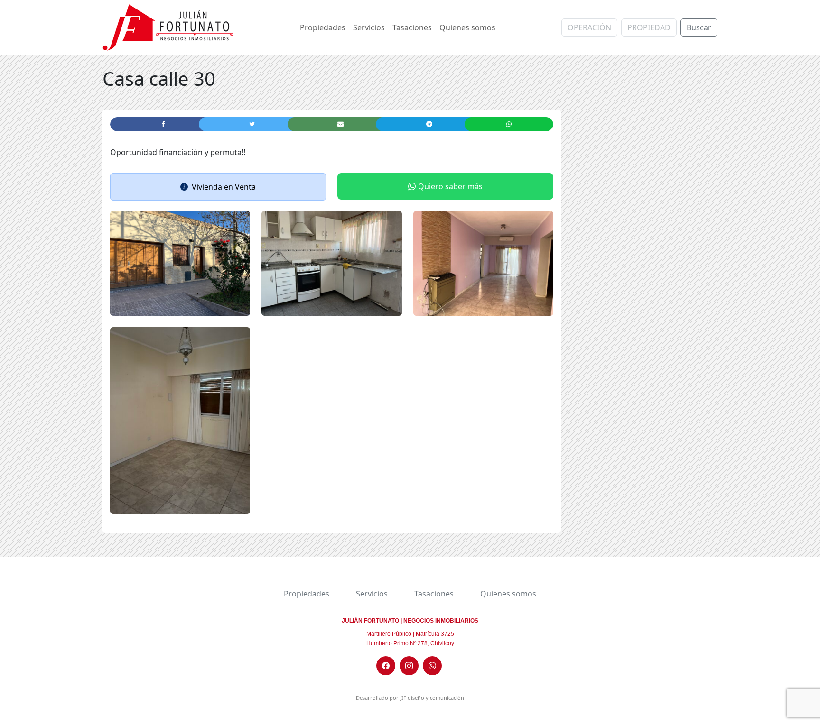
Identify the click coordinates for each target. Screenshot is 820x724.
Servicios (369, 27)
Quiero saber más (450, 186)
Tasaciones (412, 27)
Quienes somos (467, 27)
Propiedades (322, 27)
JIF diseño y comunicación (432, 697)
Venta (245, 187)
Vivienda (207, 187)
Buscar (699, 27)
